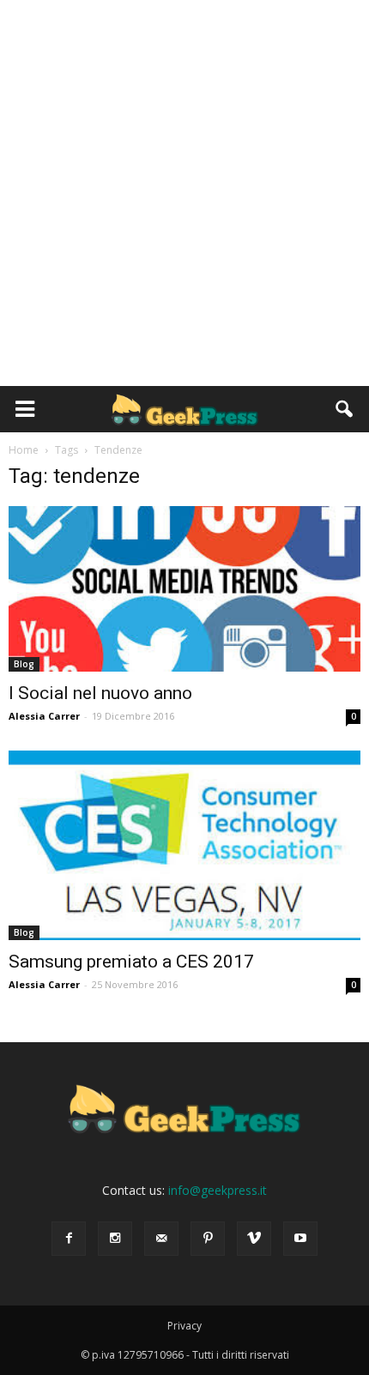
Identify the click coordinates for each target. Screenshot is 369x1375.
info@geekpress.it (217, 1190)
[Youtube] (300, 1238)
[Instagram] (115, 1238)
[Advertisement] (184, 193)
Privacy (184, 1325)
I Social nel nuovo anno (100, 693)
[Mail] (161, 1238)
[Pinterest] (208, 1238)
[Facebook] (68, 1238)
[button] (345, 409)
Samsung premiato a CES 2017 (131, 961)
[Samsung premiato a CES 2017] (184, 845)
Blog (24, 664)
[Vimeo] (254, 1238)
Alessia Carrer (44, 715)
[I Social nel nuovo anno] (184, 589)
